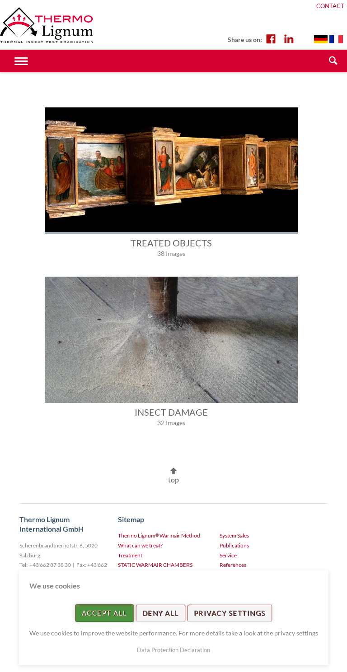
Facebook (270, 38)
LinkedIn (288, 38)
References (233, 564)
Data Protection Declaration (173, 649)
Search (333, 61)
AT (321, 39)
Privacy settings (230, 613)
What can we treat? (140, 545)
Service (228, 555)
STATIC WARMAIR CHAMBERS (155, 564)
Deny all (160, 613)
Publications (234, 545)
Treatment (130, 555)
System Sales (234, 535)
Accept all (104, 613)
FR (336, 39)
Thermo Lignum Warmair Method (159, 535)
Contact (330, 6)
